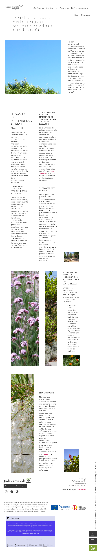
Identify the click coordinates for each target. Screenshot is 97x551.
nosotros (46, 454)
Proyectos (64, 8)
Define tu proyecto (79, 8)
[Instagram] (6, 491)
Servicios (50, 8)
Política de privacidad (79, 481)
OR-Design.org (81, 490)
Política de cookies (80, 483)
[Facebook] (11, 491)
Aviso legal (82, 479)
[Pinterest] (17, 491)
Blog (76, 15)
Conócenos (38, 8)
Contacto (85, 15)
